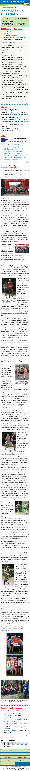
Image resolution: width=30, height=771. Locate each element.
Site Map (7, 763)
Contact (22, 760)
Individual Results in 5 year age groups (15, 37)
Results (8, 18)
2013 (26, 743)
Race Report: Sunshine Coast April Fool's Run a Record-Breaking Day (8, 24)
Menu (27, 4)
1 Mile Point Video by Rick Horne (13, 151)
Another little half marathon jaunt (13, 723)
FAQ (7, 760)
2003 (10, 746)
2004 (6, 746)
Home (7, 754)
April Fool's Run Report (10, 730)
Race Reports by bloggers (22, 23)
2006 (26, 745)
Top (27, 103)
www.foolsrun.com (6, 628)
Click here (4, 128)
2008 (18, 745)
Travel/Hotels (7, 757)
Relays (6, 33)
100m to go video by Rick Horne (12, 155)
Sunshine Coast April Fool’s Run (13, 1)
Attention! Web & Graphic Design (17, 766)
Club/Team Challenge (10, 35)
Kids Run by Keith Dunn (10, 149)
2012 (2, 745)
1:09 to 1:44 (24, 157)
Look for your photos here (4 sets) (18, 121)
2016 (14, 743)
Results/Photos (22, 757)
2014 (22, 743)
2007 (22, 745)
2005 (2, 746)
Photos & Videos (22, 18)
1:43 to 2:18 (7, 159)
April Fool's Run (8, 727)
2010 (10, 745)
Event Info (22, 754)
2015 (18, 743)
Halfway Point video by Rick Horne (13, 153)
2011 (6, 745)
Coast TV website (16, 145)
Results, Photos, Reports (7, 7)
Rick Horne (4, 119)
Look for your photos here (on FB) (18, 114)
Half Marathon (8, 32)
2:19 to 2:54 (15, 159)
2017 (10, 743)
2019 (2, 743)
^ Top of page (15, 751)
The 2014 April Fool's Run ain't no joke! (14, 719)
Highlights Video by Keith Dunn (12, 148)
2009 (14, 745)
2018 (6, 743)
